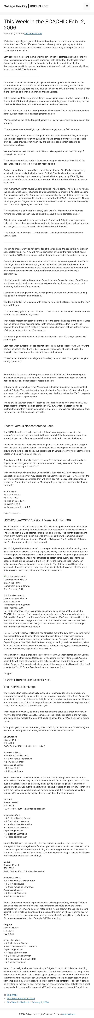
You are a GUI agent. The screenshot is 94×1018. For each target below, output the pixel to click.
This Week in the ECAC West (21, 998)
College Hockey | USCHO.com (26, 6)
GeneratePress (68, 1014)
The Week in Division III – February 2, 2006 (28, 1002)
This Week (12, 995)
